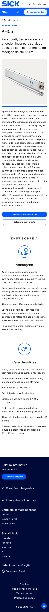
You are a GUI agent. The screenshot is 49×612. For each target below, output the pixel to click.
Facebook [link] (7, 543)
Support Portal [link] (9, 519)
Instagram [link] (7, 547)
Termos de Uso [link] (24, 593)
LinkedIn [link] (6, 538)
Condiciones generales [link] (24, 589)
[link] (10, 4)
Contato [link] (6, 514)
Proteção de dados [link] (24, 598)
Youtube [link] (6, 556)
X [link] (2, 552)
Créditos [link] (24, 584)
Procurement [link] (9, 524)
